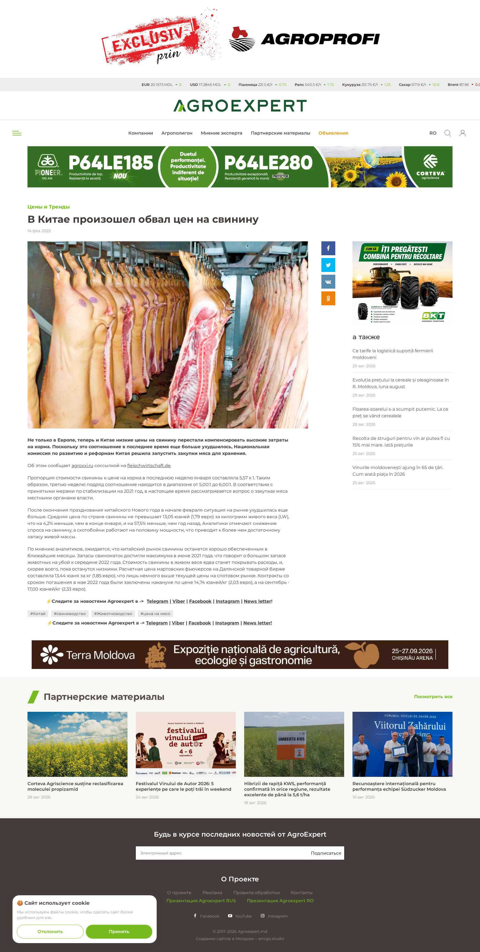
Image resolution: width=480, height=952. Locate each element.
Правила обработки (256, 892)
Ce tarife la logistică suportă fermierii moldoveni (392, 354)
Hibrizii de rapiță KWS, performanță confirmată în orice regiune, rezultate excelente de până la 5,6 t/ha (287, 789)
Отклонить (50, 931)
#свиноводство (70, 613)
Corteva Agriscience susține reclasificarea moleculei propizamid (75, 786)
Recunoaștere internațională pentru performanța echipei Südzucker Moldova (399, 786)
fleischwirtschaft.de (149, 465)
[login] (463, 133)
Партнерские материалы (280, 133)
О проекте (179, 892)
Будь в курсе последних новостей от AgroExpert (240, 834)
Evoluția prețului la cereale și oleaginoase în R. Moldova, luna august (400, 383)
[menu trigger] (16, 133)
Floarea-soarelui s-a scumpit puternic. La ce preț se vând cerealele (400, 412)
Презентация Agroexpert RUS (201, 900)
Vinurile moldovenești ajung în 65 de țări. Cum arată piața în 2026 (397, 471)
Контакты (302, 892)
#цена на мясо (155, 613)
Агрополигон (176, 133)
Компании (140, 133)
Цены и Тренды (49, 207)
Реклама (212, 892)
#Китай (38, 613)
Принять (119, 931)
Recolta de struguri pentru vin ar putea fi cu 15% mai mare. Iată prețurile (401, 442)
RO (432, 133)
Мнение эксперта (221, 133)
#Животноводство (113, 613)
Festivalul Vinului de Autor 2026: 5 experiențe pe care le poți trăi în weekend (183, 786)
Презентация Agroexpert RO (280, 900)
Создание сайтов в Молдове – (227, 938)
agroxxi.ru (82, 465)
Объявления (333, 133)
